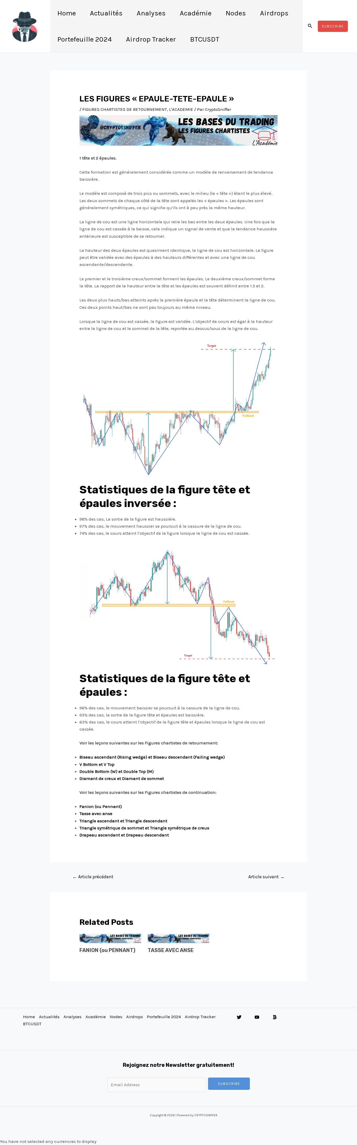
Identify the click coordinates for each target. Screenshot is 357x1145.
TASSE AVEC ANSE (171, 950)
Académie (195, 13)
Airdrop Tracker (151, 39)
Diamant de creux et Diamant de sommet (121, 778)
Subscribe (229, 1084)
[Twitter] (239, 1017)
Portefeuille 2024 (84, 39)
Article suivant (266, 877)
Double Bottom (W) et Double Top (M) (116, 771)
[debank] (274, 1017)
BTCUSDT (204, 39)
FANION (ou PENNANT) (107, 950)
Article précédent (92, 877)
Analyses (151, 13)
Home (66, 13)
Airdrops (274, 13)
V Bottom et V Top (96, 764)
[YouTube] (257, 1017)
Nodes (236, 13)
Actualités (106, 13)
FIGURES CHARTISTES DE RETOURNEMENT (124, 109)
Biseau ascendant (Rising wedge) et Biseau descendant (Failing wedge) (152, 757)
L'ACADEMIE (181, 109)
